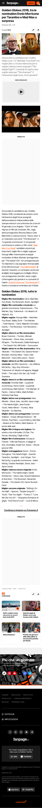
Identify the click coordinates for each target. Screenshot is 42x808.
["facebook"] (25, 673)
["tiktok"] (4, 673)
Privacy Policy (28, 695)
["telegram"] (30, 673)
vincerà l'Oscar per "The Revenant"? (24, 282)
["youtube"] (15, 673)
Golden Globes (7, 588)
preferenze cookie (18, 702)
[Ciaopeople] (21, 801)
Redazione (5, 702)
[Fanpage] (21, 739)
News (14, 588)
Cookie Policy (6, 698)
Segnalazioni (15, 695)
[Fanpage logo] (13, 3)
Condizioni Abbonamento (23, 698)
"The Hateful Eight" (28, 267)
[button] (38, 30)
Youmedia (5, 695)
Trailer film (21, 588)
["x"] (20, 673)
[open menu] (2, 3)
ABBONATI (31, 3)
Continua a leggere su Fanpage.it (21, 510)
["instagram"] (9, 673)
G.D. (9, 30)
